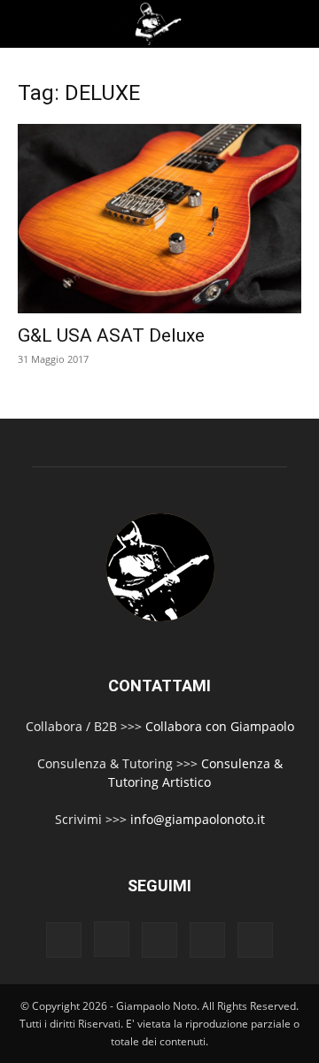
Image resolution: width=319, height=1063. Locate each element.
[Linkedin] (159, 940)
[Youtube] (255, 940)
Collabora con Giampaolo (219, 726)
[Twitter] (207, 940)
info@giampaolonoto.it (197, 819)
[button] (28, 24)
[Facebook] (64, 940)
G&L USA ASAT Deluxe (111, 335)
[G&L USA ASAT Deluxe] (159, 218)
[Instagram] (111, 939)
